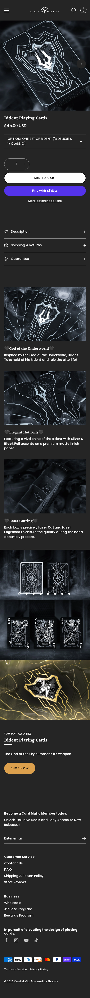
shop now (20, 768)
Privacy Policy (39, 969)
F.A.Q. (8, 869)
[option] (45, 575)
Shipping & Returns (26, 245)
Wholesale (12, 903)
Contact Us (13, 863)
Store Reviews (15, 882)
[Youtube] (26, 940)
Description (20, 231)
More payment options (45, 201)
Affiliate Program (18, 909)
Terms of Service (15, 969)
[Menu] (6, 10)
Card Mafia (22, 981)
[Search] (73, 11)
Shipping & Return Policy (24, 876)
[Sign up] (84, 838)
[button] (8, 63)
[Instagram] (16, 940)
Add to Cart (45, 178)
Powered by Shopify (44, 981)
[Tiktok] (36, 940)
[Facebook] (6, 940)
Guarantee (19, 259)
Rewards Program (18, 915)
